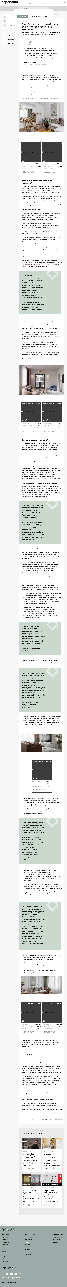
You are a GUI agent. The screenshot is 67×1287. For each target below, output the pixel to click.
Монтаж (27, 1244)
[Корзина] (44, 3)
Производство (30, 1252)
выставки (11, 39)
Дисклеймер (57, 1239)
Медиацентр (11, 16)
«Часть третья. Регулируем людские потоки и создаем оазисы (41, 98)
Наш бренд (5, 1237)
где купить (28, 1254)
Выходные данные (59, 1237)
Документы (56, 1242)
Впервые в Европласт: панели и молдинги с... (51, 1155)
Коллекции (5, 1261)
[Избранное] (37, 3)
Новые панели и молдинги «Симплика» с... (29, 1192)
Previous (55, 398)
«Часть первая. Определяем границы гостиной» (37, 91)
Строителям (29, 1239)
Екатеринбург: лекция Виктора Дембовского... (29, 1155)
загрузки (28, 1249)
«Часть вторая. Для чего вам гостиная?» (34, 95)
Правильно (22, 16)
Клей (3, 1258)
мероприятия (11, 35)
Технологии (5, 1242)
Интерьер (5, 1254)
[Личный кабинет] (51, 3)
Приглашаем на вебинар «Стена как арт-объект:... (51, 1192)
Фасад (4, 1256)
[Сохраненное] (52, 8)
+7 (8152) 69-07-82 (9, 1268)
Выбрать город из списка (39, 16)
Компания (5, 1239)
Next (60, 398)
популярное (11, 21)
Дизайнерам (29, 1237)
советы (10, 31)
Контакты (28, 1256)
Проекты (28, 1247)
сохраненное (11, 25)
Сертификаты (6, 1244)
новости (10, 43)
